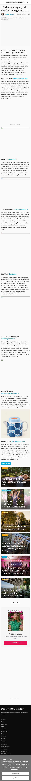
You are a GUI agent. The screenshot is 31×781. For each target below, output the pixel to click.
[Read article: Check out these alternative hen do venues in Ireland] (15, 521)
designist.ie (12, 159)
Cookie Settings (15, 773)
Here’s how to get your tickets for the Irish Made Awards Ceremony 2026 (13, 571)
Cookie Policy (14, 769)
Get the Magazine (15, 642)
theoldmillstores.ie (21, 209)
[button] (3, 2)
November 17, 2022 (21, 14)
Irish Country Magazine (15, 2)
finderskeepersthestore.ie (10, 393)
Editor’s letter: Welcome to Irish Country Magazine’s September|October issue (14, 504)
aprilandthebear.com (20, 78)
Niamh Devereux (10, 14)
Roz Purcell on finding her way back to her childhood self (14, 482)
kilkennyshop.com (18, 441)
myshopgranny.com (8, 339)
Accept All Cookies (15, 778)
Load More (15, 602)
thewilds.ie (12, 274)
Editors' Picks (6, 490)
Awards (4, 557)
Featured (5, 468)
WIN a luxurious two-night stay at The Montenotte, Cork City (12, 593)
